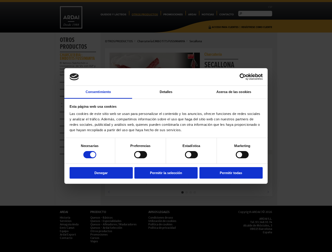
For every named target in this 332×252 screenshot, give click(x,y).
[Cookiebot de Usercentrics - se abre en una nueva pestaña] (243, 76)
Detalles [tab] (166, 92)
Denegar (101, 173)
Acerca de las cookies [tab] (233, 92)
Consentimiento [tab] (98, 92)
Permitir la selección (166, 173)
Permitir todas (231, 173)
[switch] (140, 154)
